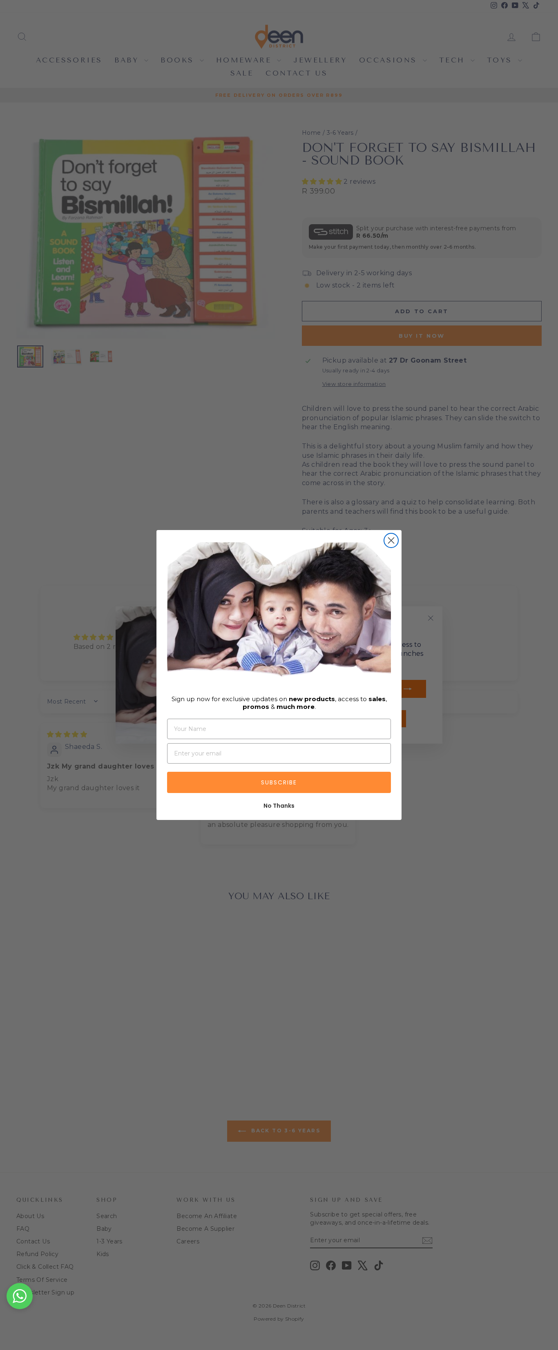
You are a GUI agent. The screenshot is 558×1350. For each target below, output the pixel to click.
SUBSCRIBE (279, 782)
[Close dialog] (391, 540)
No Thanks (279, 806)
